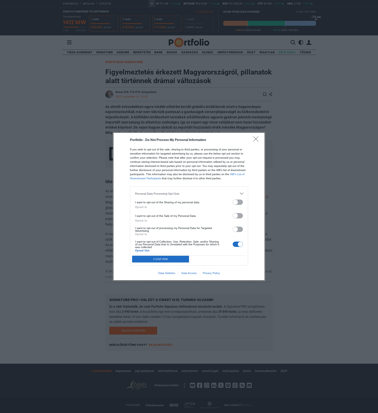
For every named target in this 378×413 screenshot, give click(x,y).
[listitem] (189, 193)
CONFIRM (160, 259)
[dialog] (189, 206)
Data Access (189, 273)
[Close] (257, 140)
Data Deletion (166, 273)
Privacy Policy (211, 273)
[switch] (238, 202)
